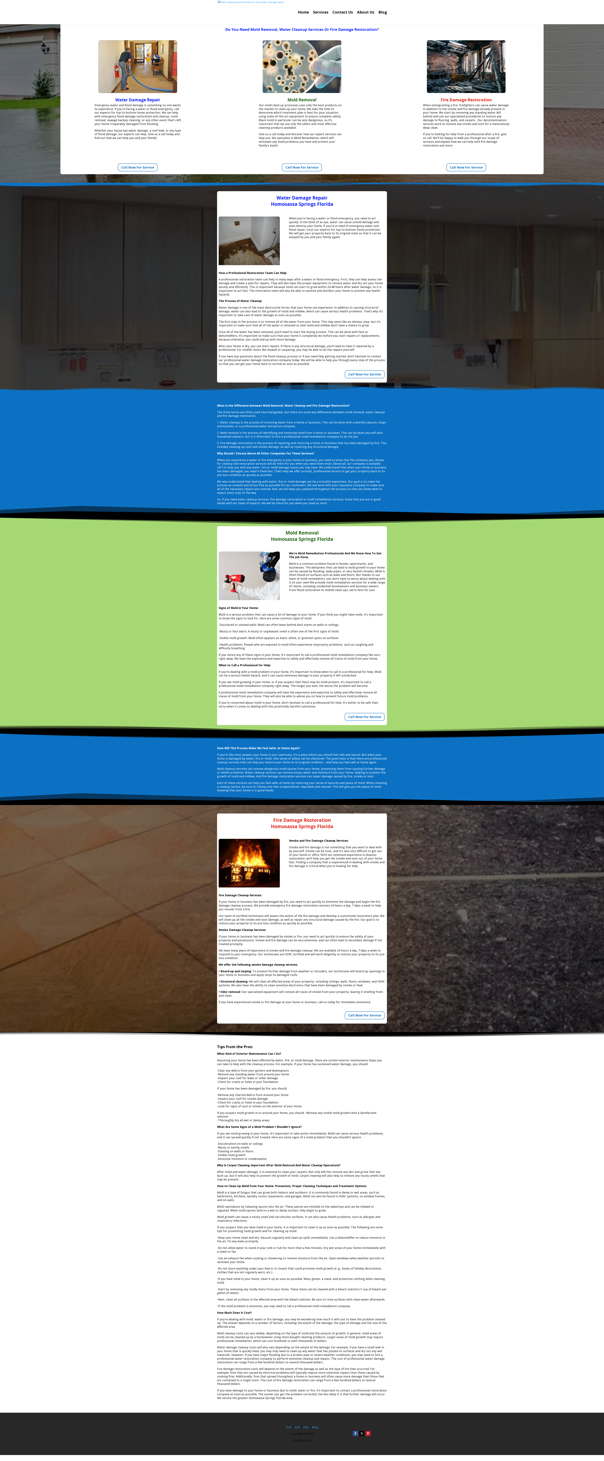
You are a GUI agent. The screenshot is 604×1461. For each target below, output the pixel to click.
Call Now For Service (137, 167)
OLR (288, 1427)
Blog (382, 13)
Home (303, 13)
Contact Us (343, 13)
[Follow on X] (361, 1433)
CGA (297, 1427)
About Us (365, 13)
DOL (306, 1427)
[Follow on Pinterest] (368, 1433)
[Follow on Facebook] (355, 1433)
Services (320, 13)
